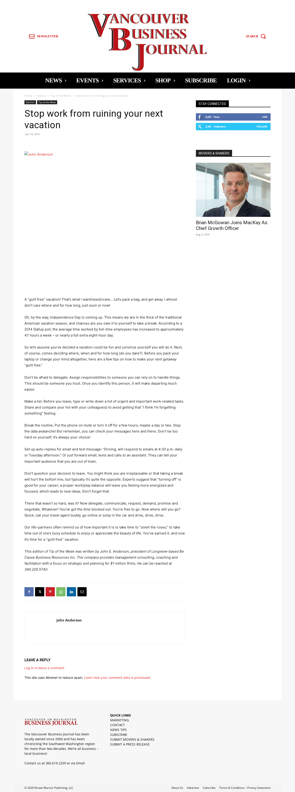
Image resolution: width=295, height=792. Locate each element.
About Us (177, 788)
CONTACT (117, 725)
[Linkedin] (71, 591)
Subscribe (209, 788)
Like (264, 117)
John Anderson (69, 620)
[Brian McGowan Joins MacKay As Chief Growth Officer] (233, 190)
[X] (39, 591)
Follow (262, 126)
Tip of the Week (61, 96)
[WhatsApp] (60, 591)
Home (28, 96)
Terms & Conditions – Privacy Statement (245, 788)
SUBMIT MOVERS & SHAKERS (132, 739)
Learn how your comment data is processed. (117, 677)
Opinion (42, 96)
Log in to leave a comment (44, 668)
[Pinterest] (50, 591)
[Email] (82, 591)
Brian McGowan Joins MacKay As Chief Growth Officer (231, 225)
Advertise (193, 788)
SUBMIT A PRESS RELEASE (130, 744)
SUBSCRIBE (118, 734)
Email (80, 763)
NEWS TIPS (118, 730)
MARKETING (119, 720)
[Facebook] (29, 591)
